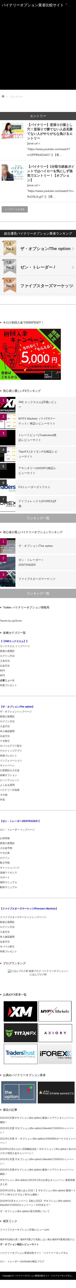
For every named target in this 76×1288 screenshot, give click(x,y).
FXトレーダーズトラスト (34, 487)
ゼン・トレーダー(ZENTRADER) (38, 21)
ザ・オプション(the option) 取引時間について (25, 1211)
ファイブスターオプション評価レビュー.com (24, 1229)
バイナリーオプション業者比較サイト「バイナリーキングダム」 (44, 1276)
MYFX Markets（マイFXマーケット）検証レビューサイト (36, 421)
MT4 (2, 670)
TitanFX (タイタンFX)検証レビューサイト (38, 454)
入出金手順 (6, 848)
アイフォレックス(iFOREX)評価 (37, 503)
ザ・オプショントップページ (16, 711)
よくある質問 (7, 785)
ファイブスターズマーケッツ (38, 24)
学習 (2, 799)
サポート (5, 877)
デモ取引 (5, 741)
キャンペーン (7, 765)
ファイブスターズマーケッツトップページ (23, 917)
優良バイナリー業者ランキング (38, 13)
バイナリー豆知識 (9, 790)
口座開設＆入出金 (9, 770)
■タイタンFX (38, 48)
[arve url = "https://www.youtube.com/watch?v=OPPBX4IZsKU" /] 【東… (48, 149)
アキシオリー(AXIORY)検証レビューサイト (37, 470)
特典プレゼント (8, 685)
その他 (3, 794)
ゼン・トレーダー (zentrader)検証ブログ (22, 1261)
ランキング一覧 (38, 518)
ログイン (5, 857)
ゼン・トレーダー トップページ (17, 829)
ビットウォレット (9, 780)
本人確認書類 (7, 731)
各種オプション (8, 775)
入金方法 (5, 660)
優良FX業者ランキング (38, 34)
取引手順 (5, 862)
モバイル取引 (7, 946)
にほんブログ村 (38, 974)
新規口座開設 (7, 651)
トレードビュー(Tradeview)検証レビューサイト (37, 437)
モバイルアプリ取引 (11, 745)
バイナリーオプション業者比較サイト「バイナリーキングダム (34, 1252)
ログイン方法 (7, 656)
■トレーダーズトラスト (38, 56)
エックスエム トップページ (15, 646)
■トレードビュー (38, 45)
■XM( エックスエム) (38, 37)
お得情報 (5, 838)
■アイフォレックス (38, 59)
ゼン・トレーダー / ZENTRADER (30, 562)
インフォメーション (11, 760)
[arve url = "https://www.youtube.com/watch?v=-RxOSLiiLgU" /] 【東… (50, 191)
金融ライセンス (8, 872)
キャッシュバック (9, 867)
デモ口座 (5, 853)
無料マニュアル (8, 882)
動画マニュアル (9, 887)
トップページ (38, 10)
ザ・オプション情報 (38, 69)
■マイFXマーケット (38, 41)
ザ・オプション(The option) (38, 17)
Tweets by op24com (11, 620)
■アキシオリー (38, 52)
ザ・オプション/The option (35, 545)
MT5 (2, 675)
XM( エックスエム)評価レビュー (37, 404)
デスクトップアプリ (11, 750)
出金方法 (5, 665)
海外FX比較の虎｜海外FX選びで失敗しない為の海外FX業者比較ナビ (37, 1239)
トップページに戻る (15, 209)
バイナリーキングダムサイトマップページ (38, 72)
